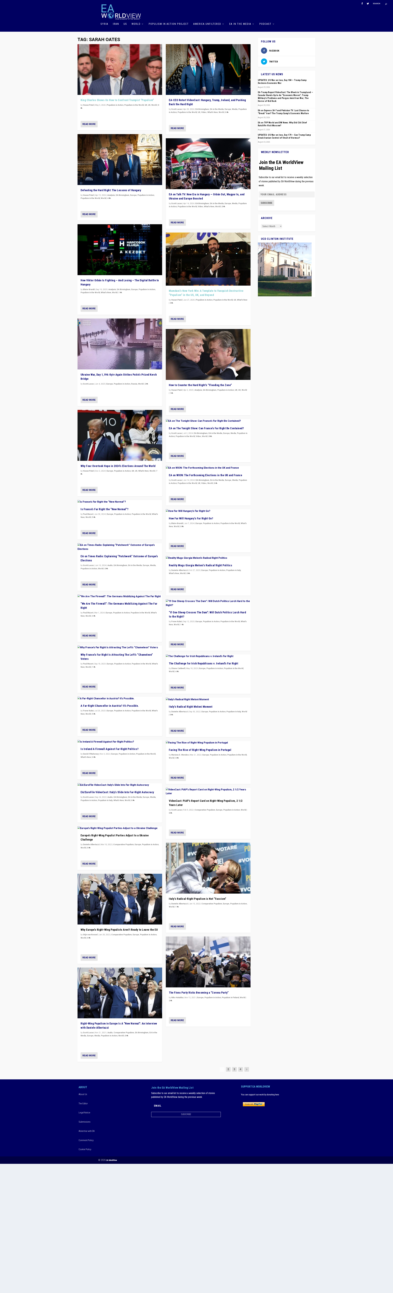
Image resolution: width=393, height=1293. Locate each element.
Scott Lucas (88, 384)
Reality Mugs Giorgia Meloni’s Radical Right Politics (200, 565)
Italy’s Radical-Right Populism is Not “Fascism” (197, 898)
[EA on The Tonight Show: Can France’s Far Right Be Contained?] (208, 421)
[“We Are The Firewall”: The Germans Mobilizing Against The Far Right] (120, 597)
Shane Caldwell (178, 668)
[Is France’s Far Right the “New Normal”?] (120, 502)
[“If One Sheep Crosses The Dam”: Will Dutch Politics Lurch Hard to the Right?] (208, 603)
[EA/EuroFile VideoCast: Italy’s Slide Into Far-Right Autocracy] (120, 785)
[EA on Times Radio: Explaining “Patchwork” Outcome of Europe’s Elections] (120, 547)
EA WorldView (111, 1160)
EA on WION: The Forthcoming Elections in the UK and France (205, 475)
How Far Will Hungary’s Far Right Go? (191, 518)
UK (146, 105)
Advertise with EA (87, 1131)
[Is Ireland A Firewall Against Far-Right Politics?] (120, 742)
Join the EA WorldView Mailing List (281, 165)
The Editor (83, 1103)
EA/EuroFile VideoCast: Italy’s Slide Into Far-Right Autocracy (117, 792)
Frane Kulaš (88, 710)
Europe (133, 195)
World (136, 24)
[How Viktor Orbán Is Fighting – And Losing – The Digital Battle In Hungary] (120, 249)
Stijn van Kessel (90, 934)
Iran (116, 24)
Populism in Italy (105, 800)
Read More (89, 124)
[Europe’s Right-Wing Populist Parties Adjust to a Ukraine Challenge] (120, 828)
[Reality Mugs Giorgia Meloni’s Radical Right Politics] (208, 558)
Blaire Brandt (89, 289)
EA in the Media (240, 24)
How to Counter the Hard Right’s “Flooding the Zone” (200, 385)
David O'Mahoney (91, 754)
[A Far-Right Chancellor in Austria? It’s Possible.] (120, 699)
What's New (106, 292)
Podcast (265, 24)
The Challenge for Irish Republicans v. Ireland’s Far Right (203, 663)
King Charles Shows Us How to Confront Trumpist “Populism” (117, 100)
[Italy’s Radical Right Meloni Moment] (208, 700)
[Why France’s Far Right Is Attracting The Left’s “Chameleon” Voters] (120, 648)
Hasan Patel (88, 105)
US (125, 24)
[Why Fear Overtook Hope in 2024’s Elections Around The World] (120, 435)
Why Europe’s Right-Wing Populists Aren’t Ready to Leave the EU (119, 929)
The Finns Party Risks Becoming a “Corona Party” (199, 992)
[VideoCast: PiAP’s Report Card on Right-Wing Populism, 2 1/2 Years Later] (208, 792)
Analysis (111, 195)
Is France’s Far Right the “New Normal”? (104, 509)
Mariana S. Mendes (180, 754)
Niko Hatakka (177, 997)
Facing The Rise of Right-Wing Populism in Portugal (200, 749)
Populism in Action (115, 105)
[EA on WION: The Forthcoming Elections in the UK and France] (208, 468)
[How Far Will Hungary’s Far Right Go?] (208, 511)
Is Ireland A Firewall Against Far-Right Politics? (110, 749)
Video (203, 112)
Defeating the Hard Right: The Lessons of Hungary (111, 190)
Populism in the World (134, 105)
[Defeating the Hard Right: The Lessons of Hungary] (120, 159)
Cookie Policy (85, 1149)
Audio (110, 565)
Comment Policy (86, 1140)
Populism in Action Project (169, 24)
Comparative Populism (123, 844)
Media (153, 565)
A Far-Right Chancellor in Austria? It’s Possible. (110, 705)
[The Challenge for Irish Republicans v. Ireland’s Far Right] (208, 656)
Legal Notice (84, 1112)
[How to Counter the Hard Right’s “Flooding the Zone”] (208, 354)
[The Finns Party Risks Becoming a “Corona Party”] (208, 961)
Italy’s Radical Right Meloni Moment (190, 706)
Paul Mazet (88, 514)
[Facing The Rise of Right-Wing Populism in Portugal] (208, 743)
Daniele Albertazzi (91, 844)
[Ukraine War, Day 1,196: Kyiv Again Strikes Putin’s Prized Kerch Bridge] (120, 344)
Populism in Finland (230, 997)
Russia (134, 384)
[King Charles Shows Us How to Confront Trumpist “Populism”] (120, 69)
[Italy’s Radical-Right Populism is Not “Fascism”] (208, 868)
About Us (83, 1094)
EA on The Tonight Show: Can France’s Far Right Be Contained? (206, 428)
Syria (104, 24)
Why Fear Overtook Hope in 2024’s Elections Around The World (118, 466)
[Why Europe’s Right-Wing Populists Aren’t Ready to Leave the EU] (120, 899)
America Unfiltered (207, 24)
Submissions (84, 1121)
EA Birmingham (122, 195)
